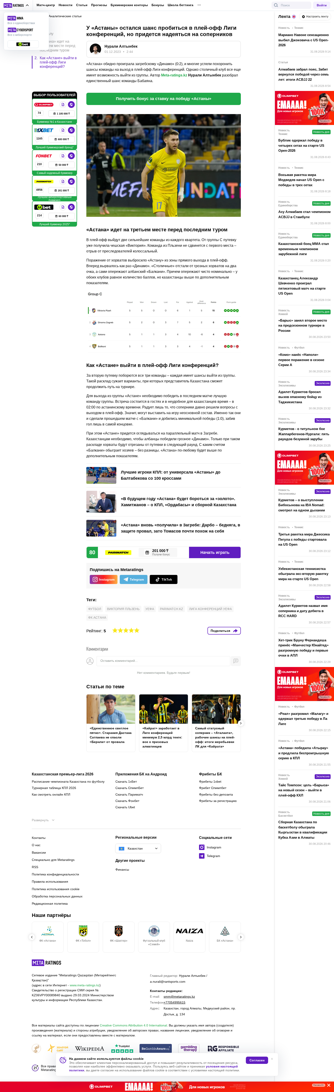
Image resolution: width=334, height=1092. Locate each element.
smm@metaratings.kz (179, 996)
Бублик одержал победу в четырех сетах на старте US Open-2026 (301, 145)
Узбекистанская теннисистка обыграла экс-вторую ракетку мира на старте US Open (303, 574)
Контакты (38, 838)
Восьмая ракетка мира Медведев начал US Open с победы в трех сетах (301, 180)
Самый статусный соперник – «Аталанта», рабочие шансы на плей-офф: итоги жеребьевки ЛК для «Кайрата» (215, 737)
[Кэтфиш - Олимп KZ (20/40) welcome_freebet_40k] (167, 1087)
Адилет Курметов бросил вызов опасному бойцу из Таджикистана (300, 397)
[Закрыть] (327, 1086)
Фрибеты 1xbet (210, 781)
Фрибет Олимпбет (212, 788)
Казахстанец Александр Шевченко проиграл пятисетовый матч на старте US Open (302, 286)
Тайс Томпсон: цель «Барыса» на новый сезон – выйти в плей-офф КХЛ (303, 790)
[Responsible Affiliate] (223, 1049)
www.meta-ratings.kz (85, 985)
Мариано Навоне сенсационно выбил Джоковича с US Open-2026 (303, 40)
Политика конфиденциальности (55, 874)
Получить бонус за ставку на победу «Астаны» (163, 98)
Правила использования (50, 881)
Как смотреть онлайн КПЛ (51, 794)
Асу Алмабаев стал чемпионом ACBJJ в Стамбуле (304, 214)
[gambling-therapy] (188, 1049)
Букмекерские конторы (129, 5)
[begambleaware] (156, 1049)
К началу (46, 30)
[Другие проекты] (16, 5)
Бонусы (158, 5)
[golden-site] (57, 1049)
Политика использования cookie (56, 889)
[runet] (36, 1049)
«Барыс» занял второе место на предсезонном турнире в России (302, 325)
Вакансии (39, 852)
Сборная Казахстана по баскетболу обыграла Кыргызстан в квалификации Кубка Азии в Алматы (302, 829)
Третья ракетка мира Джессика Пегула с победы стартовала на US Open (304, 539)
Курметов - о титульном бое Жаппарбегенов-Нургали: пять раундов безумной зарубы (303, 434)
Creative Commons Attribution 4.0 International (133, 1025)
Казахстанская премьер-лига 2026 (62, 774)
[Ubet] (44, 187)
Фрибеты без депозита (216, 794)
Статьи (81, 5)
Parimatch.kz (171, 609)
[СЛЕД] (241, 723)
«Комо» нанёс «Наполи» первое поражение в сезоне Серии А (301, 360)
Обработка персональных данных (57, 896)
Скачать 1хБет (126, 781)
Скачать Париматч (129, 794)
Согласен (256, 1060)
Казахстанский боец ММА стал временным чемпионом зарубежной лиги (303, 249)
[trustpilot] (122, 1049)
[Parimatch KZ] (44, 162)
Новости (65, 5)
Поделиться (220, 631)
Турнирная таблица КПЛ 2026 (54, 788)
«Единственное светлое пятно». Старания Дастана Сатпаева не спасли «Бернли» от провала (111, 735)
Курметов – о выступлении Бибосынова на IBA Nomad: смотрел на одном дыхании (301, 505)
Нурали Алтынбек (121, 46)
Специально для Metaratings (53, 860)
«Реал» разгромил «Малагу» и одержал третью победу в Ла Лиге (303, 719)
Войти (322, 5)
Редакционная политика (50, 903)
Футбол (94, 609)
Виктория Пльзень (123, 609)
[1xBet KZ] (44, 110)
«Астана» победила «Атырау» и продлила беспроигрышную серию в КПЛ (303, 753)
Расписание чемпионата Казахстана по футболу (68, 781)
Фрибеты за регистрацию (218, 801)
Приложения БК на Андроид (141, 774)
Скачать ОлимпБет (129, 788)
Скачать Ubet (125, 807)
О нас (36, 845)
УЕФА (149, 609)
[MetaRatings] (46, 962)
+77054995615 (174, 1002)
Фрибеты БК (210, 774)
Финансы (122, 869)
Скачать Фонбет (127, 801)
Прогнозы (99, 5)
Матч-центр (46, 5)
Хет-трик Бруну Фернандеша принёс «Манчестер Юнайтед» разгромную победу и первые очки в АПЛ (303, 647)
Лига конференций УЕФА (210, 609)
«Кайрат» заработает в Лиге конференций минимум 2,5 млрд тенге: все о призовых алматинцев (162, 737)
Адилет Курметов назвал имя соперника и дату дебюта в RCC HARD (303, 611)
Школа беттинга (180, 5)
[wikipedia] (89, 1049)
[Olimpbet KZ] (44, 85)
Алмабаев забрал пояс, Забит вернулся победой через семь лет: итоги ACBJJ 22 (303, 74)
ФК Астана (97, 617)
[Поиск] (276, 5)
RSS (35, 867)
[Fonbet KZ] (44, 136)
